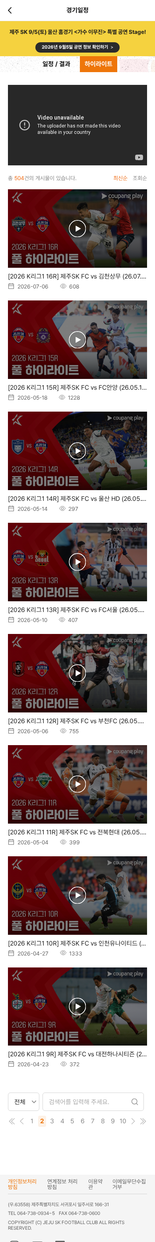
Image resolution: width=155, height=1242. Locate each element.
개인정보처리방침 (22, 1184)
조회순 (140, 178)
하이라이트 (98, 64)
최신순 (120, 178)
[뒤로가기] (11, 10)
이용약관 (95, 1184)
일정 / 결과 (56, 64)
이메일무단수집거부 (129, 1184)
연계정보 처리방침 (62, 1184)
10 (123, 1121)
